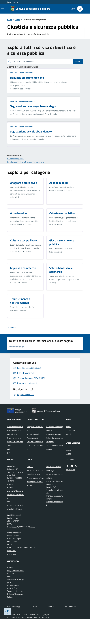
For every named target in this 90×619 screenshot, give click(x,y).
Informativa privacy (53, 466)
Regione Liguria (12, 2)
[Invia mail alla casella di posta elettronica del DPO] (15, 572)
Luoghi (68, 450)
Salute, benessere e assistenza (54, 440)
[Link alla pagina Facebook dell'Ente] (67, 466)
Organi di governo (14, 438)
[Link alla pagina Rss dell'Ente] (76, 466)
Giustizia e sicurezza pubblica (22, 72)
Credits (51, 606)
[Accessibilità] (7, 611)
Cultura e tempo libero (35, 447)
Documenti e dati (14, 430)
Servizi (17, 19)
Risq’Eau (30, 466)
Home (9, 19)
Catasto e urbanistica (35, 441)
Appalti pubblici (33, 434)
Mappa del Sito (70, 606)
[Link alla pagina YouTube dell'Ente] (71, 466)
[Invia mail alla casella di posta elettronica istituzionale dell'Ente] (15, 494)
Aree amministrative (15, 426)
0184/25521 (12, 484)
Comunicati (70, 430)
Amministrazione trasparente (54, 483)
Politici (9, 449)
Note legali (50, 470)
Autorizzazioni (32, 438)
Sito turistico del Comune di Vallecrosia (35, 472)
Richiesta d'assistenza (54, 503)
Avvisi (68, 434)
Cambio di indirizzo (15, 158)
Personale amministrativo (15, 443)
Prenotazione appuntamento (54, 497)
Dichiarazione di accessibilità (54, 476)
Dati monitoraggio (14, 606)
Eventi (68, 453)
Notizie (68, 426)
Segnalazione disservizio (54, 491)
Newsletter (70, 469)
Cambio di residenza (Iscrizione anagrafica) (25, 162)
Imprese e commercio (54, 434)
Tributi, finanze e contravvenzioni (54, 447)
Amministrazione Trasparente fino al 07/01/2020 (35, 482)
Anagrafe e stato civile (35, 428)
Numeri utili (11, 554)
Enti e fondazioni (13, 434)
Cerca (77, 61)
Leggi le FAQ (51, 487)
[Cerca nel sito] (79, 9)
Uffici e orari (11, 550)
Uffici (9, 453)
